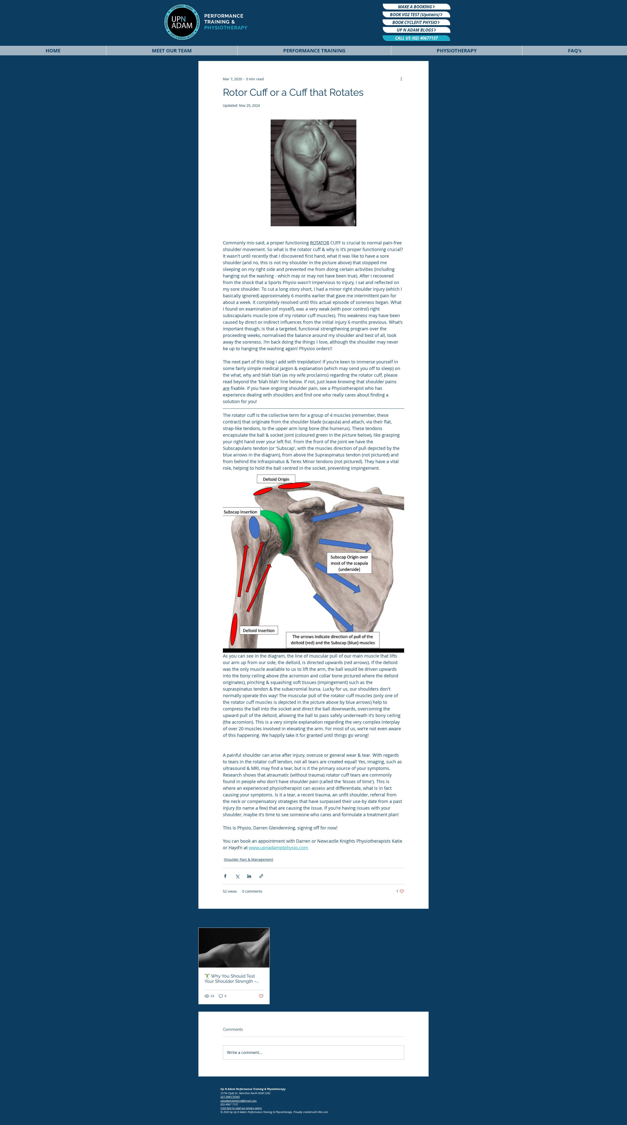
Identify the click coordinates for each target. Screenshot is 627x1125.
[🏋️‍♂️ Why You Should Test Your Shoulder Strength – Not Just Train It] (234, 948)
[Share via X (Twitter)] (237, 876)
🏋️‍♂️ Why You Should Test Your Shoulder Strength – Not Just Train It (231, 978)
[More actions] (401, 79)
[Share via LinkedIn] (249, 876)
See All (423, 918)
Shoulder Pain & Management (248, 859)
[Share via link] (261, 876)
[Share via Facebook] (225, 876)
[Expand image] (313, 562)
